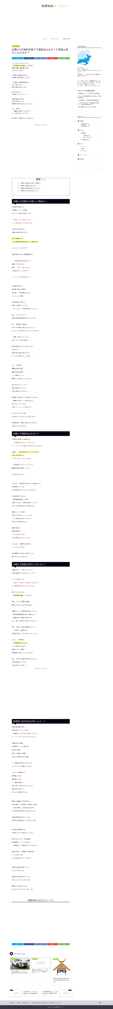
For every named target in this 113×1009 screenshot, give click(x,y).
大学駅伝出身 (85, 139)
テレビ (81, 143)
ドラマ (83, 146)
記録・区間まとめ (87, 137)
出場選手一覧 (86, 135)
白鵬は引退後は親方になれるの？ (31, 188)
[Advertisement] (56, 24)
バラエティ (84, 150)
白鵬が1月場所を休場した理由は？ (31, 183)
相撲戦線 (56, 6)
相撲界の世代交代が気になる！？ (31, 190)
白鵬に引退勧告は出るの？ (29, 185)
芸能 (82, 148)
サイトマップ (54, 39)
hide (43, 179)
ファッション (83, 154)
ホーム (45, 39)
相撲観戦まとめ (16, 46)
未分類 (81, 159)
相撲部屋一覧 (85, 124)
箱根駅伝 (83, 133)
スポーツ (82, 130)
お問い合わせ (66, 39)
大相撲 (81, 121)
